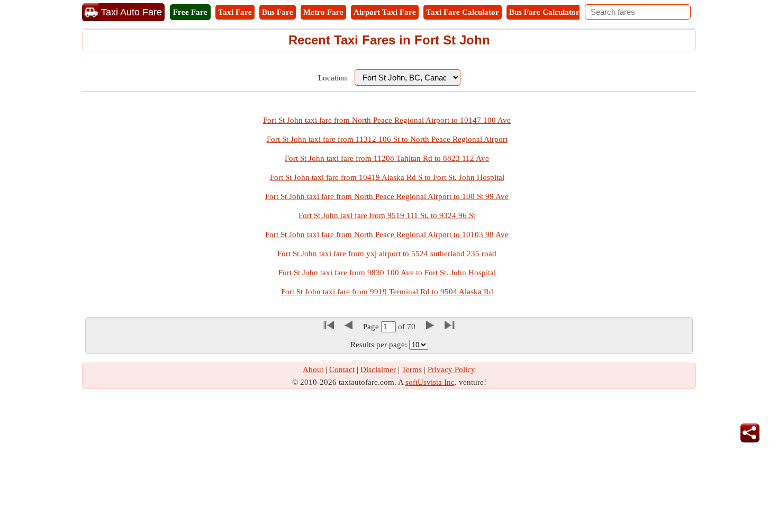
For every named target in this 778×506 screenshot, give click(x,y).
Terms (412, 369)
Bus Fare (277, 12)
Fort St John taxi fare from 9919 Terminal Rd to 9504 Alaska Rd (387, 291)
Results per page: (378, 344)
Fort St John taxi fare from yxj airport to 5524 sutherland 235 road (386, 253)
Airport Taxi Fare (385, 12)
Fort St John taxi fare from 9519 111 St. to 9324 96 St (386, 215)
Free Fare (190, 12)
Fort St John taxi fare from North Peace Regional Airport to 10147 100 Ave (387, 120)
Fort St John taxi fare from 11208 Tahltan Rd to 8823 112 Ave (387, 158)
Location (332, 78)
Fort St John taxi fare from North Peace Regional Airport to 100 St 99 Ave (387, 196)
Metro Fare (323, 12)
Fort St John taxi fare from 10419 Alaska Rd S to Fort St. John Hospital (387, 177)
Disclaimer (378, 369)
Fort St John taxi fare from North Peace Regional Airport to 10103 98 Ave (387, 234)
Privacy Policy (451, 369)
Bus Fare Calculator (544, 12)
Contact (342, 369)
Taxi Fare (235, 12)
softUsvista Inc (430, 382)
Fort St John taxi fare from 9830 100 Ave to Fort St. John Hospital (387, 272)
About (313, 369)
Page (372, 326)
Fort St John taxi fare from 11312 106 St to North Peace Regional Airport (387, 139)
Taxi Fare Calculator (462, 12)
